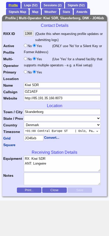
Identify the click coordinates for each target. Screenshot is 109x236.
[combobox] (62, 131)
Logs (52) (31, 5)
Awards (81, 12)
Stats (66, 12)
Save (79, 190)
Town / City (13, 112)
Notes (8, 175)
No (30, 46)
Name (8, 85)
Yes (39, 46)
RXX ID (9, 34)
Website (10, 98)
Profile (13, 5)
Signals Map (17, 12)
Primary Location (11, 75)
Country (10, 125)
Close (54, 190)
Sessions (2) (53, 5)
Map (35, 12)
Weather (50, 12)
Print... (29, 190)
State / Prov (13, 118)
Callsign (10, 92)
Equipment (12, 158)
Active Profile (8, 49)
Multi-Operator (11, 62)
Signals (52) (76, 5)
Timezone (11, 132)
